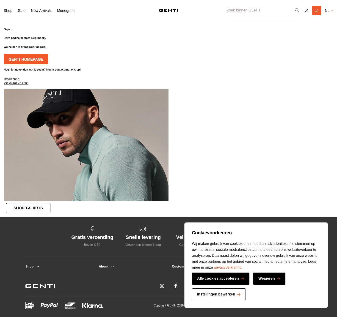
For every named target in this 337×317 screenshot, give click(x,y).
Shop (8, 11)
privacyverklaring (228, 267)
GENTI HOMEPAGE (25, 59)
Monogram (66, 11)
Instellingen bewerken (216, 294)
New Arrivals (41, 11)
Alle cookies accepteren (218, 278)
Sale (21, 11)
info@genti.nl (12, 79)
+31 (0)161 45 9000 (16, 83)
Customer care (183, 266)
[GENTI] (168, 10)
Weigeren (266, 278)
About (103, 266)
